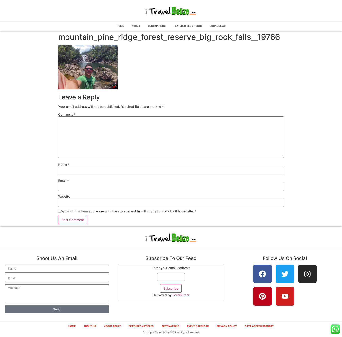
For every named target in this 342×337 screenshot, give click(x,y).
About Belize (112, 326)
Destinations (157, 26)
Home (120, 26)
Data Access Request (259, 326)
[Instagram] (307, 274)
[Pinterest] (262, 296)
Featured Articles (141, 326)
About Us (90, 326)
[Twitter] (285, 274)
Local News (218, 26)
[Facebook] (262, 274)
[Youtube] (285, 296)
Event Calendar (198, 326)
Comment (66, 114)
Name (63, 164)
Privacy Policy (227, 326)
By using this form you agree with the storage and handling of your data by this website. (128, 211)
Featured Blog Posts (188, 26)
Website (64, 196)
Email (63, 180)
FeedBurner (181, 295)
